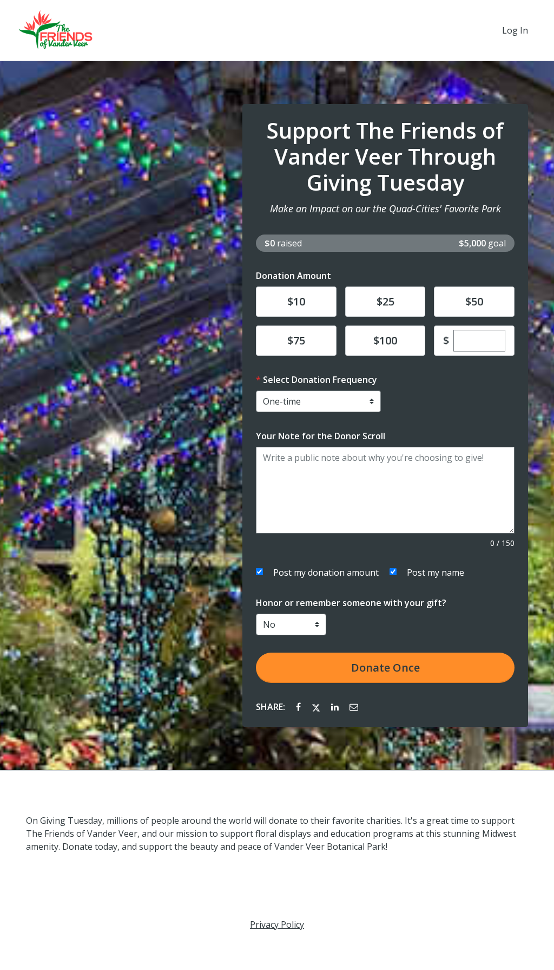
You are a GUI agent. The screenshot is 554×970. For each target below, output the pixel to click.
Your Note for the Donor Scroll (320, 436)
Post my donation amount (326, 572)
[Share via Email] (353, 707)
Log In (515, 30)
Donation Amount (293, 276)
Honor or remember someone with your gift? (351, 603)
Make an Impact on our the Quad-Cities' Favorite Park (385, 208)
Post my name (435, 572)
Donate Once (385, 667)
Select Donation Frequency (320, 380)
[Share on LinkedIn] (336, 707)
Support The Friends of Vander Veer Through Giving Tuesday (385, 157)
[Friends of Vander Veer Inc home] (55, 30)
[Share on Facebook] (299, 707)
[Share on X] (317, 707)
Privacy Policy (277, 924)
